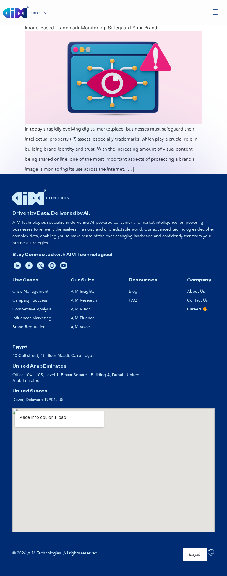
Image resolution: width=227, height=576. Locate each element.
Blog (133, 291)
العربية (195, 554)
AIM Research (84, 300)
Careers (195, 309)
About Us (196, 291)
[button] (215, 12)
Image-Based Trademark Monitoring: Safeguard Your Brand (91, 27)
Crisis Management (30, 291)
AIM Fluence (83, 318)
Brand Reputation (29, 327)
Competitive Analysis (31, 309)
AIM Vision (81, 309)
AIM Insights (82, 291)
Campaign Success (30, 300)
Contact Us (197, 300)
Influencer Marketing (31, 318)
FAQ (133, 300)
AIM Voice (80, 327)
